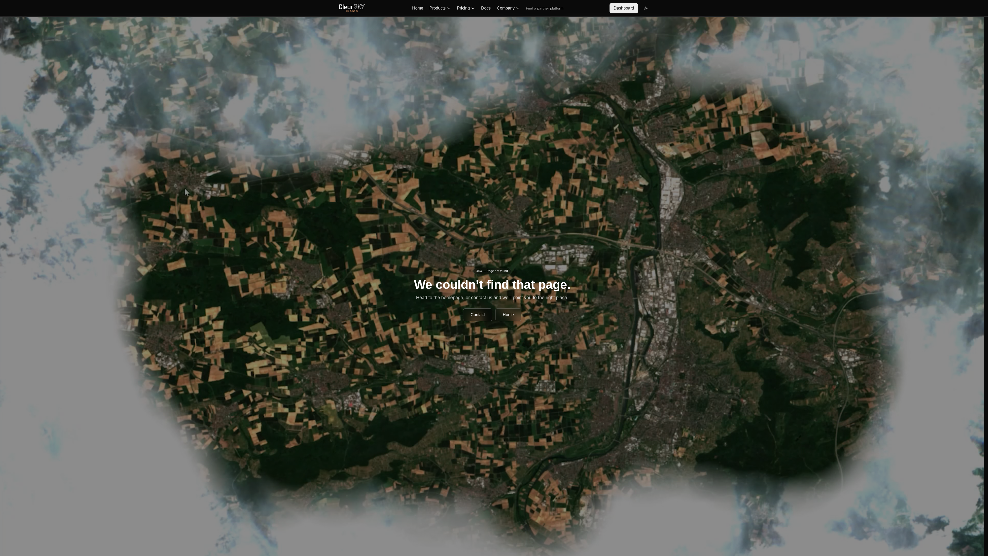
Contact (478, 314)
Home (417, 8)
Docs (486, 8)
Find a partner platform (544, 8)
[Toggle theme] (645, 8)
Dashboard (624, 8)
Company (506, 8)
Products (437, 8)
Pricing (463, 8)
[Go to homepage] (352, 8)
